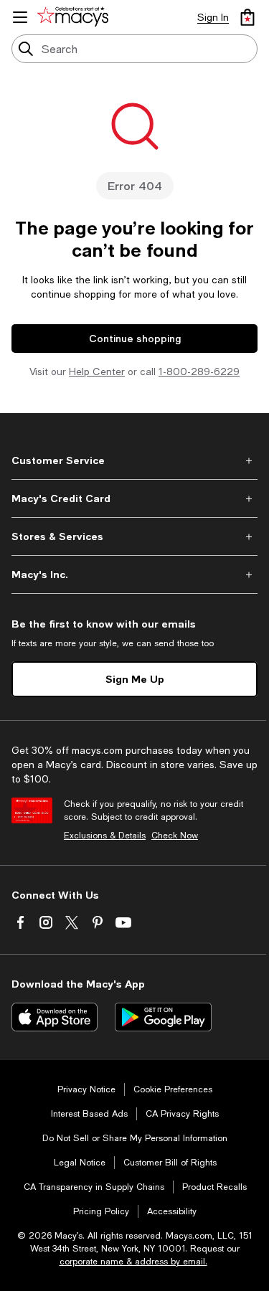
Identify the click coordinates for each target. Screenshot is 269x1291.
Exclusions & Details (105, 836)
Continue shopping (135, 338)
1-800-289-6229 (199, 371)
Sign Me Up (134, 679)
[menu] (20, 17)
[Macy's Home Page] (75, 17)
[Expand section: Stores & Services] (134, 536)
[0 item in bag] (247, 17)
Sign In (213, 17)
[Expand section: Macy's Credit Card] (134, 498)
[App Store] (54, 1017)
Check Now (174, 836)
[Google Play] (163, 1017)
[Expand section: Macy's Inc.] (134, 574)
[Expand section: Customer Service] (134, 460)
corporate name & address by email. (133, 1262)
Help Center (97, 371)
